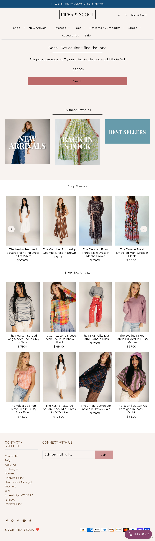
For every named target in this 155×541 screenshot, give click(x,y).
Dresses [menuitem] (60, 27)
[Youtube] (24, 521)
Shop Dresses (77, 186)
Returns (10, 473)
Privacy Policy (13, 504)
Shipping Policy (14, 478)
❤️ (37, 529)
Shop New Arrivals (77, 272)
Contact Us (11, 456)
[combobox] (77, 69)
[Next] (143, 229)
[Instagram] (12, 521)
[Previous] (11, 229)
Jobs (7, 491)
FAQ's (8, 460)
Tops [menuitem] (77, 27)
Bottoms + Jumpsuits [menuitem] (104, 27)
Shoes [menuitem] (133, 27)
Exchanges (11, 469)
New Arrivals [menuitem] (37, 27)
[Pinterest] (18, 521)
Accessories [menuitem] (70, 35)
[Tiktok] (30, 521)
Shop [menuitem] (16, 27)
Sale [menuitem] (88, 35)
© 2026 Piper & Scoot (19, 529)
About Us (10, 464)
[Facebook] (7, 521)
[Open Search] (119, 14)
